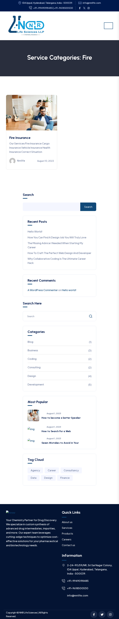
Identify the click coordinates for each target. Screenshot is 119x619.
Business (33, 350)
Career (52, 470)
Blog (30, 341)
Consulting (34, 367)
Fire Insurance (19, 138)
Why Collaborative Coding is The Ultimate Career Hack (57, 260)
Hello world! (35, 231)
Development (36, 384)
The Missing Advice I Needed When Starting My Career (55, 245)
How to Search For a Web (56, 431)
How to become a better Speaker (61, 417)
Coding (32, 358)
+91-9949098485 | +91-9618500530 (53, 7)
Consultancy (71, 470)
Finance (65, 477)
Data (33, 477)
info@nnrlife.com (92, 3)
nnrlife (21, 160)
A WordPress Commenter (43, 290)
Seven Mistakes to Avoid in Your (60, 442)
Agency (35, 470)
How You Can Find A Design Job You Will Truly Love (57, 237)
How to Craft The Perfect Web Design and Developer (59, 253)
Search (28, 195)
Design (32, 376)
